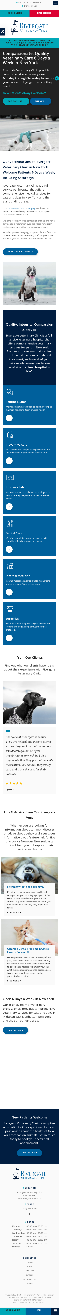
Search (40, 1297)
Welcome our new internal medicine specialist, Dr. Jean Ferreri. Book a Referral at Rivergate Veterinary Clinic (29, 42)
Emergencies (44, 13)
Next (57, 78)
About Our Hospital (19, 251)
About (30, 1266)
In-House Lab (29, 1279)
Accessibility (14, 1297)
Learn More (9, 418)
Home (29, 1262)
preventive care (16, 208)
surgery (31, 208)
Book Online (15, 13)
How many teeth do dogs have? (25, 886)
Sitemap (48, 1297)
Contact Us (14, 1030)
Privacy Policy (10, 1295)
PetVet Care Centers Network (34, 1302)
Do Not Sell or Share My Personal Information (35, 1295)
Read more (13, 912)
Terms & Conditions (28, 1297)
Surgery (29, 1274)
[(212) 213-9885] (40, 101)
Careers (30, 1283)
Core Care (30, 1270)
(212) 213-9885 (30, 6)
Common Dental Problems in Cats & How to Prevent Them (28, 950)
